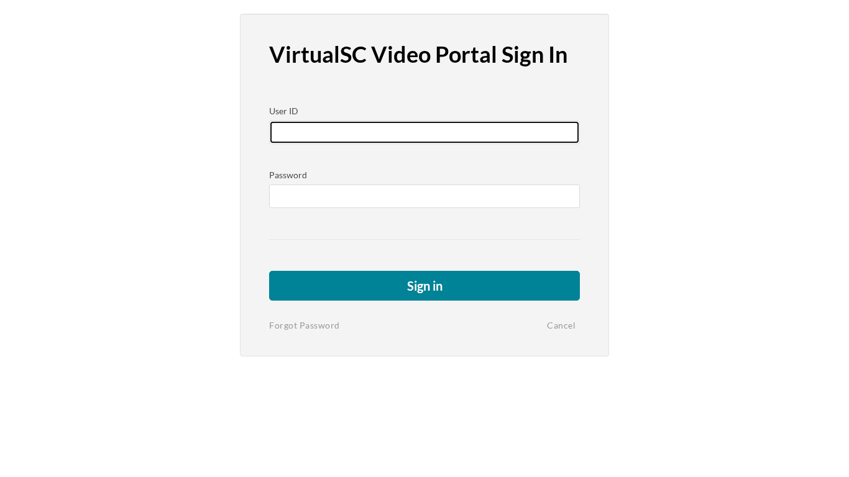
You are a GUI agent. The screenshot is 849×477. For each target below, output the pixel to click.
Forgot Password (304, 325)
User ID (283, 111)
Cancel (561, 325)
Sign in (425, 285)
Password (288, 175)
